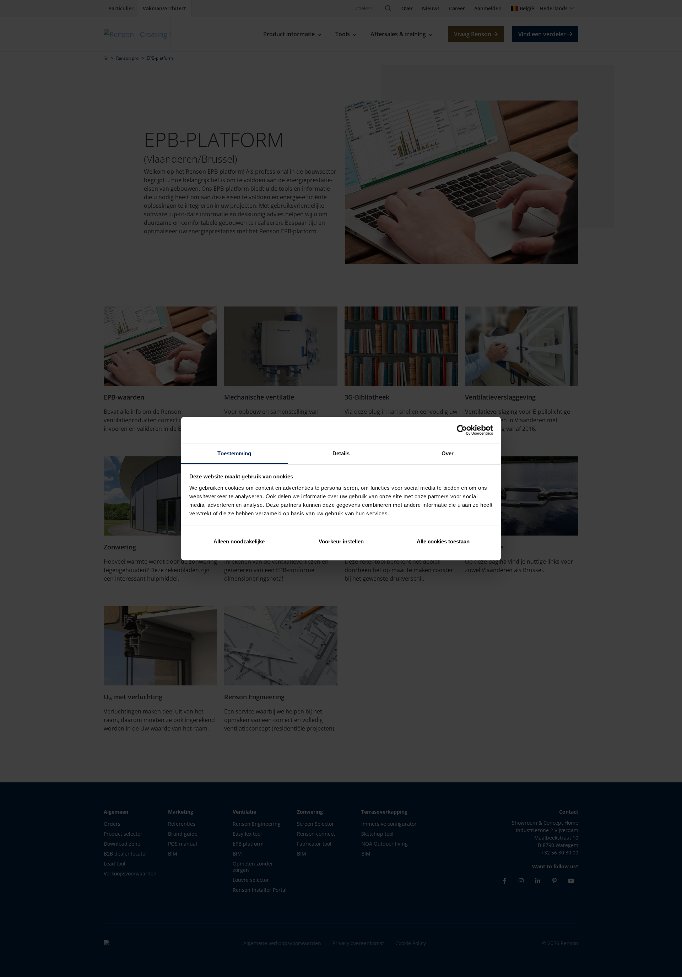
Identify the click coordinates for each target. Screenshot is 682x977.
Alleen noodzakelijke (239, 541)
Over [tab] (448, 453)
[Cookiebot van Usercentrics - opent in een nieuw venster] (462, 430)
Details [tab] (341, 453)
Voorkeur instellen (341, 541)
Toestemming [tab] (234, 453)
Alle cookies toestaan (443, 541)
